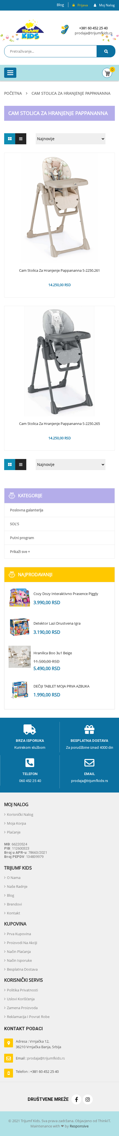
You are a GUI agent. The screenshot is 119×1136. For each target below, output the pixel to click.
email (89, 774)
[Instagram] (88, 1099)
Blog (60, 4)
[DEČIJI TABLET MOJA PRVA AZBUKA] (20, 690)
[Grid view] (9, 138)
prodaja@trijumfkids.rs (93, 32)
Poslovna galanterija (26, 509)
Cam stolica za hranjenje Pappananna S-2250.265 (59, 424)
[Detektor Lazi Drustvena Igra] (20, 627)
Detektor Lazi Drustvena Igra (57, 623)
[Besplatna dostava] (89, 730)
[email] (89, 763)
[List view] (20, 138)
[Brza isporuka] (30, 730)
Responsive (79, 1126)
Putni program (22, 537)
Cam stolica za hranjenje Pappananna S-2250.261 (59, 270)
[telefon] (30, 763)
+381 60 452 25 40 (93, 27)
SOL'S (14, 523)
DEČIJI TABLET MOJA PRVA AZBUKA (61, 686)
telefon (30, 774)
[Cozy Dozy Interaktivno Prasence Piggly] (20, 597)
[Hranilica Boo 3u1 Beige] (20, 657)
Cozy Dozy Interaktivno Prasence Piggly (65, 593)
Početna (13, 93)
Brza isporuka (30, 740)
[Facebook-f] (76, 1099)
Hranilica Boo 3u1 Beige (52, 652)
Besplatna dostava (89, 740)
